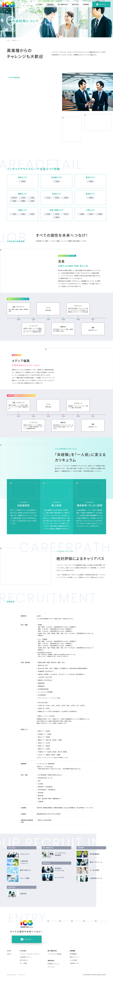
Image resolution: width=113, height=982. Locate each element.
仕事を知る (50, 4)
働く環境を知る (63, 4)
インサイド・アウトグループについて (29, 954)
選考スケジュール (74, 957)
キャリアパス (51, 967)
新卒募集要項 (73, 954)
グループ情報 (23, 963)
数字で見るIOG (24, 960)
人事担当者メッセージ (25, 957)
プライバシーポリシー (12, 974)
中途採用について (74, 963)
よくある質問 (73, 960)
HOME (8, 40)
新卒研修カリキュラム (53, 963)
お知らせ (9, 954)
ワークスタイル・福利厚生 (55, 954)
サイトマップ (22, 974)
